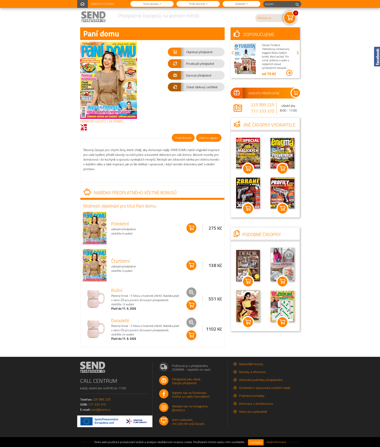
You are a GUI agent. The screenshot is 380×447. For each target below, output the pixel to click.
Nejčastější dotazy (251, 364)
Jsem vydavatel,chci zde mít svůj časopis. (188, 421)
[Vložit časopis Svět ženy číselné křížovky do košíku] (282, 322)
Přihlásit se (264, 18)
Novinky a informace (252, 371)
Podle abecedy (197, 4)
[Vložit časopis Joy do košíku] (248, 322)
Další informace (276, 442)
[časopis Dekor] (248, 265)
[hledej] (297, 4)
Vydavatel (240, 4)
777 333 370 (262, 111)
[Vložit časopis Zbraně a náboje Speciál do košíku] (282, 208)
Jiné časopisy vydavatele (268, 125)
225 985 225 (262, 104)
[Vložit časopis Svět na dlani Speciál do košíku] (248, 168)
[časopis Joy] (248, 305)
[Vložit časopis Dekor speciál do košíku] (282, 281)
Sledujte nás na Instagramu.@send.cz (190, 408)
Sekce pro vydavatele (253, 411)
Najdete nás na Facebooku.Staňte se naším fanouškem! (190, 394)
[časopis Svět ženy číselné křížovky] (282, 305)
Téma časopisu (151, 4)
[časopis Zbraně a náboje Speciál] (282, 192)
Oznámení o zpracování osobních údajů (264, 387)
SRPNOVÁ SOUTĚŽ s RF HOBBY (101, 121)
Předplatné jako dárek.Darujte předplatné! (186, 381)
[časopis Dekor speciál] (282, 264)
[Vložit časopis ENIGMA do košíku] (282, 168)
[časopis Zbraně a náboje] (248, 192)
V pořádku (256, 442)
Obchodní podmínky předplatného (261, 379)
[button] (196, 52)
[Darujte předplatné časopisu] (265, 93)
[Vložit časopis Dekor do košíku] (248, 281)
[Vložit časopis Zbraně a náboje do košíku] (248, 208)
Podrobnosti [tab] (183, 137)
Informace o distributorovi (256, 403)
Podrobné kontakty (251, 395)
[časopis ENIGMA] (282, 152)
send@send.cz (100, 409)
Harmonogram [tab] (208, 137)
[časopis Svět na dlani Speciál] (248, 152)
